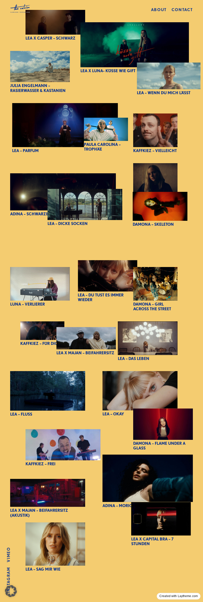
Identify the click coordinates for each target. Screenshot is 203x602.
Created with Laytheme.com (178, 596)
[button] (11, 591)
